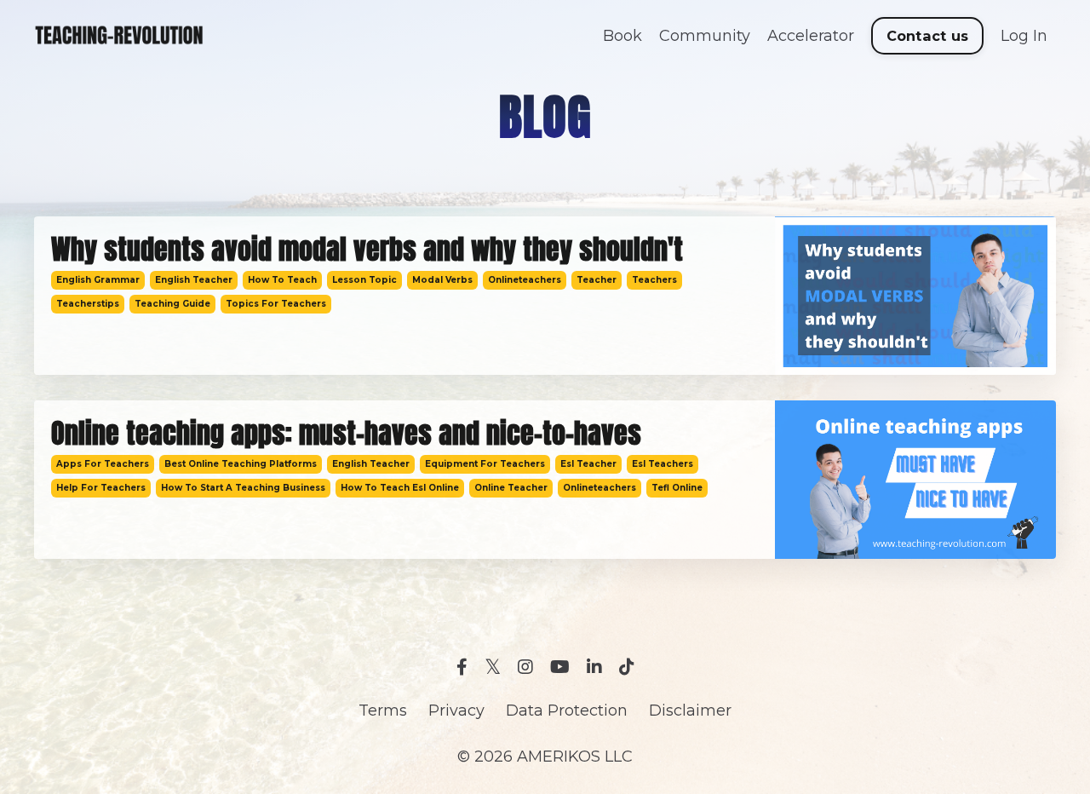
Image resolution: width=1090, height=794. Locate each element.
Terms (383, 710)
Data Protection (567, 710)
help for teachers (101, 487)
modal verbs (442, 279)
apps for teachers (102, 463)
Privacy (456, 710)
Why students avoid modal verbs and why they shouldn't (367, 249)
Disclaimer (690, 710)
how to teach (282, 279)
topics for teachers (276, 303)
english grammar (98, 279)
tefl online (677, 487)
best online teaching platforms (240, 463)
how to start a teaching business (243, 487)
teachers (654, 279)
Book (622, 35)
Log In (1024, 35)
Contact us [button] (927, 35)
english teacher (193, 279)
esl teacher (588, 463)
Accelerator (810, 35)
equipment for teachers (485, 463)
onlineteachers (524, 279)
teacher (597, 279)
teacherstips (87, 303)
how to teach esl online (400, 487)
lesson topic (364, 279)
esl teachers (662, 463)
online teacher (511, 487)
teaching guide (172, 303)
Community (704, 35)
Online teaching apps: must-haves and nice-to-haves (346, 433)
